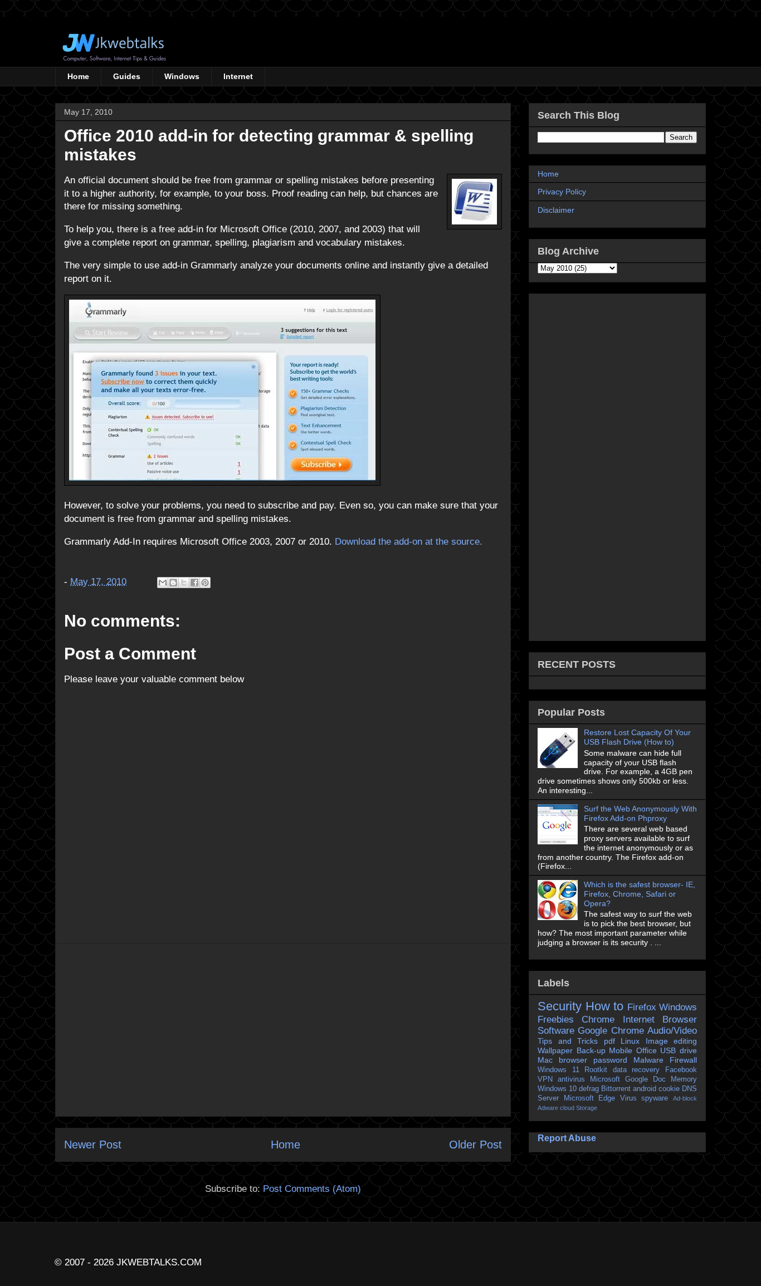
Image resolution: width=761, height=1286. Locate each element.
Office (646, 1050)
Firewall (683, 1059)
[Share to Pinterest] (205, 582)
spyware (654, 1098)
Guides (126, 76)
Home (78, 76)
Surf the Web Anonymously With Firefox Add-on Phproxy (640, 813)
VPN (545, 1079)
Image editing (671, 1040)
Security (560, 1006)
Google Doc (645, 1079)
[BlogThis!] (173, 582)
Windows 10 (557, 1089)
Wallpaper (555, 1050)
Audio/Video (672, 1030)
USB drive (678, 1050)
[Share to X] (183, 582)
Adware (548, 1107)
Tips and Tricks (568, 1040)
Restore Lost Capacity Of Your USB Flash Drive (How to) (637, 737)
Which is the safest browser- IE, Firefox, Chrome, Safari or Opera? (639, 894)
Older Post (475, 1144)
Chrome (598, 1019)
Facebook (681, 1070)
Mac (545, 1059)
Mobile (620, 1050)
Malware (648, 1059)
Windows (181, 76)
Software (556, 1030)
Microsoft (605, 1079)
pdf (609, 1040)
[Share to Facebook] (194, 582)
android (644, 1089)
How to (605, 1006)
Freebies (556, 1019)
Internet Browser (660, 1019)
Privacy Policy (562, 191)
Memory (684, 1079)
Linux (630, 1040)
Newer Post (92, 1144)
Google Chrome (610, 1030)
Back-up (591, 1050)
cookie (669, 1089)
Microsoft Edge (590, 1098)
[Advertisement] (283, 1030)
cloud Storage (578, 1107)
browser (573, 1059)
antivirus (571, 1079)
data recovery (636, 1070)
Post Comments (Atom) (312, 1189)
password (610, 1059)
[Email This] (162, 582)
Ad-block (685, 1098)
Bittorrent (616, 1089)
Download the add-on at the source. (408, 541)
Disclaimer (556, 210)
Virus (628, 1098)
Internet (238, 76)
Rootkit (595, 1070)
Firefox (641, 1007)
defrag (589, 1089)
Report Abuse (567, 1138)
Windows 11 (558, 1070)
